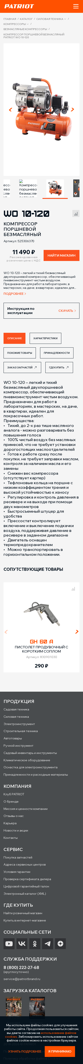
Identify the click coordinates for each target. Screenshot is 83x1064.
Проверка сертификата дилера (27, 879)
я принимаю (59, 1051)
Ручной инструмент (18, 746)
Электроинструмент (19, 724)
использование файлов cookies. (40, 1035)
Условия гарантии (17, 872)
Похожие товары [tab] (19, 352)
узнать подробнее (24, 1051)
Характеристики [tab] (45, 338)
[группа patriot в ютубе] (9, 943)
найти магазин (61, 255)
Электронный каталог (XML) (25, 894)
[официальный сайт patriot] (19, 6)
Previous (10, 109)
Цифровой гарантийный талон (26, 886)
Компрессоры (15, 24)
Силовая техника (49, 19)
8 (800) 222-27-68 (21, 967)
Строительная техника (21, 731)
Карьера (10, 823)
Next (72, 109)
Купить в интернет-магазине (25, 920)
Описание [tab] (14, 338)
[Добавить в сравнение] (75, 213)
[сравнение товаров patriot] (73, 588)
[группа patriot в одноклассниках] (34, 943)
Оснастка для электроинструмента (31, 767)
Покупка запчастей (18, 857)
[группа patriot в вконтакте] (21, 943)
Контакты (11, 838)
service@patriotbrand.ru (22, 979)
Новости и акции (16, 830)
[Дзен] (60, 943)
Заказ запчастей (20, 367)
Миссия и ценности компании (26, 809)
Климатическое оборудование (27, 760)
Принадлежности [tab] (57, 352)
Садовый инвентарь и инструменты (30, 753)
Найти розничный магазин (23, 913)
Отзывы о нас (14, 816)
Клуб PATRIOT (14, 794)
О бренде (11, 801)
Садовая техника (16, 709)
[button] (76, 6)
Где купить (56, 367)
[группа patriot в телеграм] (47, 943)
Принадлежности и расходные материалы (36, 775)
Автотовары (13, 738)
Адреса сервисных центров (25, 864)
